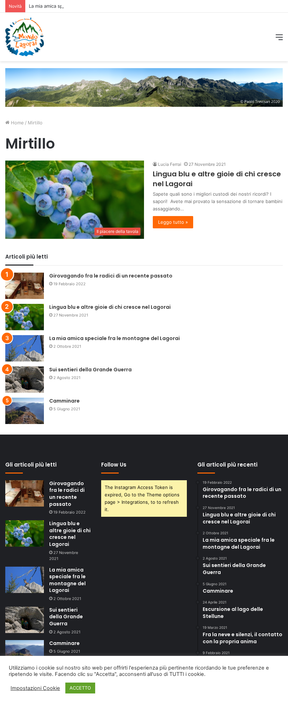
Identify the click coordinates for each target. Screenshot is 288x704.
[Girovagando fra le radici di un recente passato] (24, 286)
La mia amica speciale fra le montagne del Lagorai (83, 6)
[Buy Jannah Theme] (144, 87)
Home (16, 122)
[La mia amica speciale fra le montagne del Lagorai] (24, 348)
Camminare (64, 400)
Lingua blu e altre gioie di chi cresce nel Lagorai (110, 307)
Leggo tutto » (173, 222)
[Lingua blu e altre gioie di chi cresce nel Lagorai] (24, 317)
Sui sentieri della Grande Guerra (90, 369)
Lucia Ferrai (169, 164)
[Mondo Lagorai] (24, 37)
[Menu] (279, 39)
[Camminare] (24, 411)
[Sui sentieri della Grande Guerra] (24, 379)
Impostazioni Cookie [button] (35, 688)
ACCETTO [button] (80, 688)
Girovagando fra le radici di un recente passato (110, 275)
